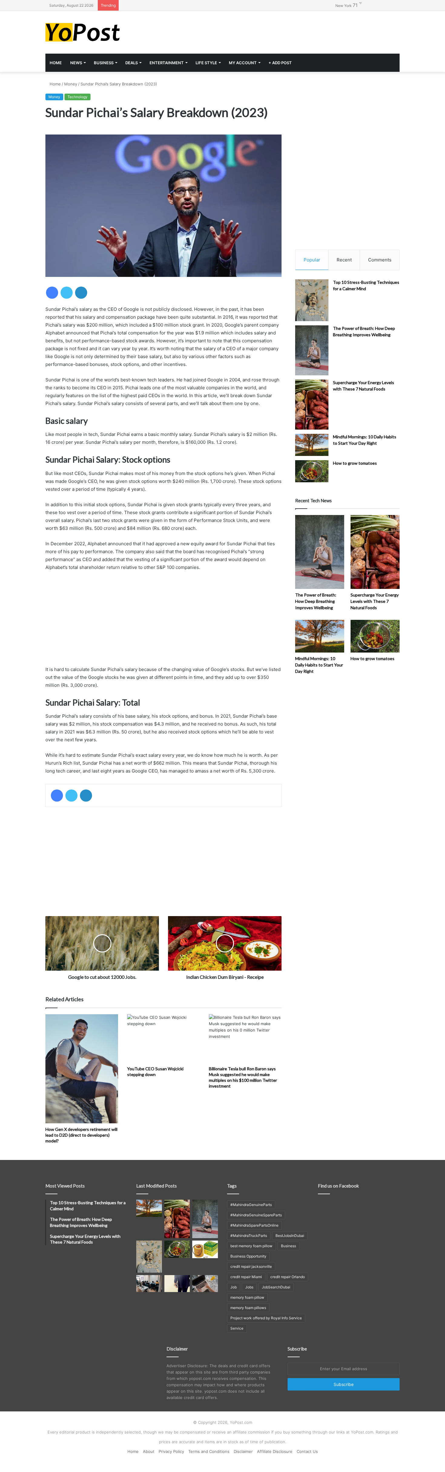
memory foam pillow (247, 1297)
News (76, 62)
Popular (312, 260)
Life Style (206, 62)
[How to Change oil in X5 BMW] (205, 1249)
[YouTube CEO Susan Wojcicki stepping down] (163, 1038)
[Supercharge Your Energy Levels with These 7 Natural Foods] (311, 405)
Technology (77, 97)
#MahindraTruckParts (248, 1235)
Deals (131, 62)
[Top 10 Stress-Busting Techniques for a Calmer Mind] (311, 300)
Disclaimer (243, 1451)
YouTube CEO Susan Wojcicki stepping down (155, 1071)
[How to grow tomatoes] (311, 471)
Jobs (249, 1287)
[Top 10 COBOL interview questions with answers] (177, 1283)
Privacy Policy (171, 1451)
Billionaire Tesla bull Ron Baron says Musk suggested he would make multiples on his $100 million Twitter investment (243, 1077)
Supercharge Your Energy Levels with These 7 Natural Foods (375, 601)
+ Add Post (280, 62)
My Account (243, 62)
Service (236, 1328)
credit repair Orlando (287, 1276)
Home (56, 62)
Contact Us (307, 1451)
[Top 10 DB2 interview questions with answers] (149, 1283)
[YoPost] (101, 32)
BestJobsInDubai (289, 1235)
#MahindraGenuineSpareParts (256, 1215)
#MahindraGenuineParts (251, 1204)
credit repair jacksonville (251, 1266)
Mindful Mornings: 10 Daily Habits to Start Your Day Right (319, 665)
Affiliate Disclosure (274, 1451)
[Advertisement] (283, 30)
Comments (379, 260)
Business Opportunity (248, 1256)
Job (233, 1287)
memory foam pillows (248, 1307)
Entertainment (167, 62)
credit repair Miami (246, 1276)
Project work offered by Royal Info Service (266, 1318)
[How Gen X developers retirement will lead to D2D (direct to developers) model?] (81, 1068)
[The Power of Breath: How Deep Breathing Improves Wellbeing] (311, 350)
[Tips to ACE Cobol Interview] (205, 1283)
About (148, 1451)
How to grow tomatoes (355, 463)
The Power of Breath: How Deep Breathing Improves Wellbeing (315, 601)
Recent (344, 260)
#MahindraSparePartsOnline (254, 1225)
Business (104, 62)
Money (70, 83)
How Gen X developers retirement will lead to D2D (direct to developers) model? (81, 1135)
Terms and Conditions (208, 1451)
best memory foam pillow (251, 1246)
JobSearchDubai (276, 1287)
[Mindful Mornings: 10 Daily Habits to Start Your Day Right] (311, 445)
